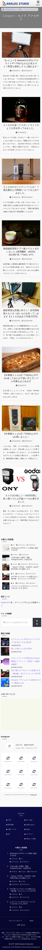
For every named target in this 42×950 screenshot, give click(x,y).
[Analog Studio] (16, 3)
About (31, 921)
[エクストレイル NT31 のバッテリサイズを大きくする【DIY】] (5, 642)
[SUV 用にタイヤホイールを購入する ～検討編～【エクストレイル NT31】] (5, 673)
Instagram (33, 794)
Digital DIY (5, 602)
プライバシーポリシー (15, 921)
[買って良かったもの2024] (5, 652)
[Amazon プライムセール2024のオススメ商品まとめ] (5, 683)
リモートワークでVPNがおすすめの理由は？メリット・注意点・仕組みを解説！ (25, 661)
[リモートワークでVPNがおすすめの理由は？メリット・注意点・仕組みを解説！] (5, 661)
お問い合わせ (21, 925)
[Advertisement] (21, 714)
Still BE (12, 947)
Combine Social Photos (18, 794)
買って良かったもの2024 (21, 648)
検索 (37, 622)
